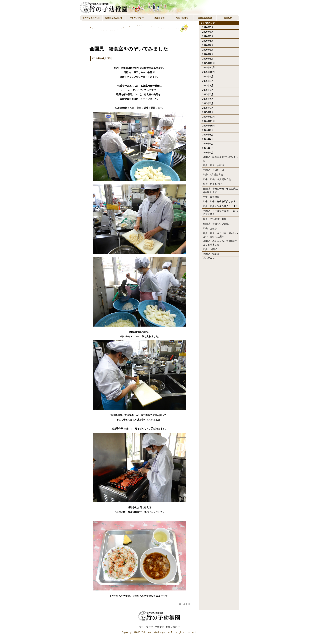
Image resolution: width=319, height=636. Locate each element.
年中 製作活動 (212, 196)
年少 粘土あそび (212, 184)
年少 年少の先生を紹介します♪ (220, 206)
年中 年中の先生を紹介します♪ (220, 201)
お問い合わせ (173, 627)
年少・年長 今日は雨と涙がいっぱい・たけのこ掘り (220, 235)
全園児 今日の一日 (213, 170)
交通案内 (159, 627)
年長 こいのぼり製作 (214, 219)
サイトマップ (146, 627)
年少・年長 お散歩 (213, 165)
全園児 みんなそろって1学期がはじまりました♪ (220, 243)
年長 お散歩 (210, 228)
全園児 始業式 (212, 254)
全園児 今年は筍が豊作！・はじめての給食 (220, 213)
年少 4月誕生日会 (213, 174)
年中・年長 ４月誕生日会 (217, 179)
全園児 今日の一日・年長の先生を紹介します (220, 190)
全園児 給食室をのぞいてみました (220, 159)
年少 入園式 (210, 249)
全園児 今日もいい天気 (216, 223)
